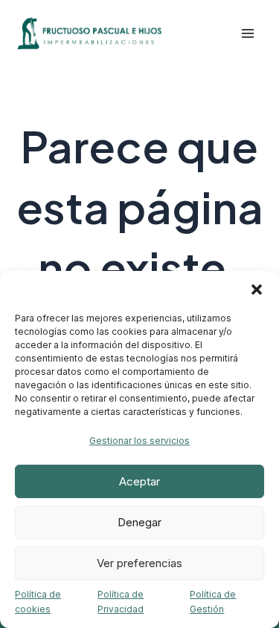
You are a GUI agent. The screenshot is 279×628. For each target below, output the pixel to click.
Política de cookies (38, 602)
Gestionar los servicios (139, 440)
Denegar (139, 522)
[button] (256, 289)
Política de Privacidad (120, 602)
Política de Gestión (213, 602)
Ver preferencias (139, 563)
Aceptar (139, 481)
